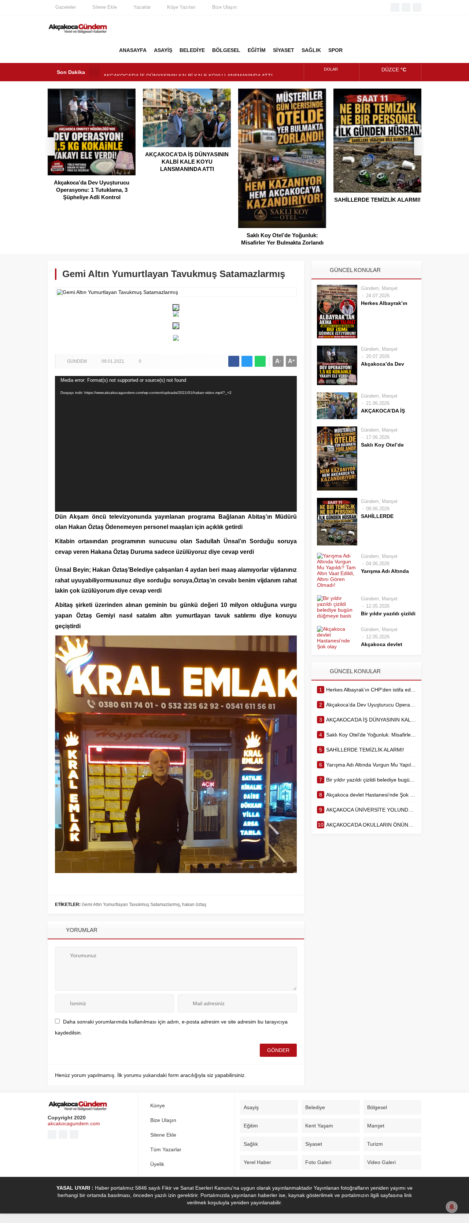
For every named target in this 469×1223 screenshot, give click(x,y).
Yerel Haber (257, 1162)
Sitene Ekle (104, 7)
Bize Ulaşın (224, 7)
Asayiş (251, 1107)
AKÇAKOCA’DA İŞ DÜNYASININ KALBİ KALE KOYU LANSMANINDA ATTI (188, 72)
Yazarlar (142, 7)
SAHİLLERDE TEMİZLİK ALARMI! (377, 200)
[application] (176, 444)
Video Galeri (381, 1162)
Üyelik (157, 1164)
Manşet (390, 288)
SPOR (335, 50)
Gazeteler (65, 7)
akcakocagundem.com (74, 1123)
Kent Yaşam (319, 1126)
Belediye (315, 1107)
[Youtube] (406, 7)
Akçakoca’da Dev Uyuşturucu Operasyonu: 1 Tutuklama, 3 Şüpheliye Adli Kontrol (91, 189)
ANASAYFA (133, 50)
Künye (157, 1105)
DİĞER (355, 50)
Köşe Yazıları (181, 7)
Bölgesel (377, 1107)
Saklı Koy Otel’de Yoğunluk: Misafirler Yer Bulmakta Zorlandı (282, 239)
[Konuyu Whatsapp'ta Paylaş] (260, 361)
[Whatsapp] (417, 7)
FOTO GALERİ (374, 50)
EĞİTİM (257, 50)
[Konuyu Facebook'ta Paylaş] (233, 361)
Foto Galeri (318, 1162)
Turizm (375, 1144)
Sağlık (251, 1144)
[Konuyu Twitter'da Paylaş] (246, 361)
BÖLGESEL (226, 50)
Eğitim (251, 1126)
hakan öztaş (194, 904)
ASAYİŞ (163, 50)
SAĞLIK (311, 50)
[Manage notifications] (452, 1207)
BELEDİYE (192, 50)
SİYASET (283, 50)
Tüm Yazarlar (165, 1149)
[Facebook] (395, 7)
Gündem (77, 361)
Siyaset (313, 1144)
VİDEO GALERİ (392, 50)
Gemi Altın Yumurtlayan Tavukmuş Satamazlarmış (131, 904)
